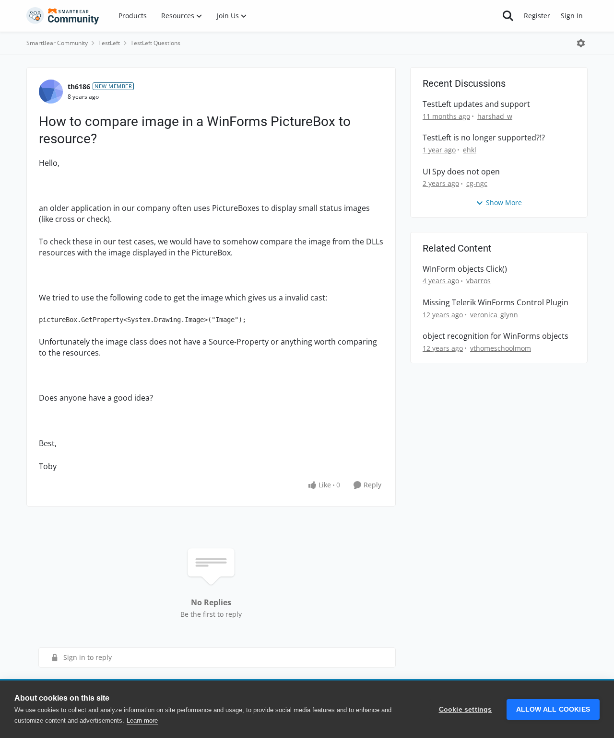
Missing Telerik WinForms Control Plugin (495, 303)
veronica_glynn (494, 314)
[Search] (508, 16)
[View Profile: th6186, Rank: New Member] (51, 92)
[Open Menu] (581, 43)
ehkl (469, 149)
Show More (504, 202)
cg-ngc (476, 183)
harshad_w (494, 116)
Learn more (142, 720)
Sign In (572, 15)
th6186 (79, 86)
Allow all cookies (553, 709)
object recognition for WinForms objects (495, 336)
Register (537, 15)
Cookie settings (465, 709)
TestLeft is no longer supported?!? (484, 138)
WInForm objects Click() (465, 269)
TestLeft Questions (155, 43)
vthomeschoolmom (500, 348)
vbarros (478, 280)
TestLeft (109, 43)
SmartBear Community (57, 43)
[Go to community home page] (62, 15)
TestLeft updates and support (476, 104)
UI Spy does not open (461, 172)
